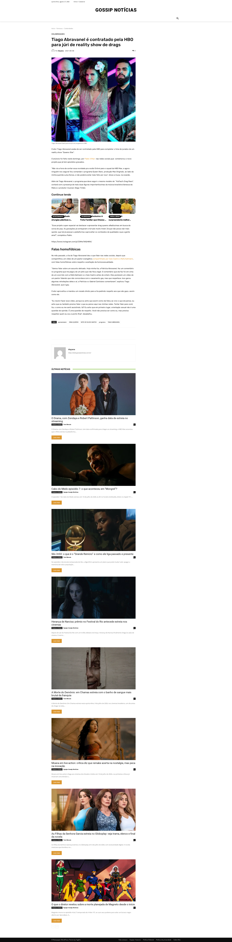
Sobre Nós (177, 940)
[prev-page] (52, 926)
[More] (155, 333)
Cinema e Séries (57, 424)
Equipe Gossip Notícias (70, 492)
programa (102, 322)
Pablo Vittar (90, 159)
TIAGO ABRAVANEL (114, 322)
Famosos (60, 28)
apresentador (62, 322)
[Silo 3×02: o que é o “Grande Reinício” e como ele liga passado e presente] (93, 530)
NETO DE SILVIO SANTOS (89, 322)
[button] (178, 18)
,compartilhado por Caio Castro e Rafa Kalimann (112, 259)
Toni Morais (67, 424)
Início (53, 28)
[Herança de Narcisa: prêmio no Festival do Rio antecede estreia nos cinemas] (93, 598)
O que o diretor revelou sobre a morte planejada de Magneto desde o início (93, 904)
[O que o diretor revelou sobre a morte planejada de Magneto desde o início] (93, 880)
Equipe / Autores (135, 940)
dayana (61, 51)
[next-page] (56, 926)
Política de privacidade (163, 940)
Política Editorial (148, 940)
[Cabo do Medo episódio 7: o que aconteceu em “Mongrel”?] (93, 465)
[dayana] (53, 50)
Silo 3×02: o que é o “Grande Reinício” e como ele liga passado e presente (92, 554)
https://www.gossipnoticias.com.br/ (79, 353)
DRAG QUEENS (73, 322)
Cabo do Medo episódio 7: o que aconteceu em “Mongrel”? (84, 488)
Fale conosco (123, 940)
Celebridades (68, 28)
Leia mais (56, 437)
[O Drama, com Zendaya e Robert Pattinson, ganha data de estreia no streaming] (93, 394)
